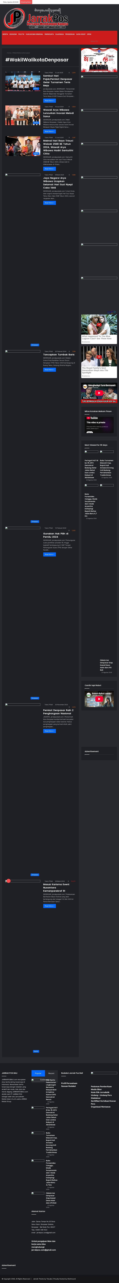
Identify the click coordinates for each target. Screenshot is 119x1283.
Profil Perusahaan (69, 1083)
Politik (21, 34)
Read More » (49, 101)
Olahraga (59, 34)
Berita (5, 34)
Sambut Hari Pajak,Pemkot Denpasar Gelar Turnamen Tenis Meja (57, 80)
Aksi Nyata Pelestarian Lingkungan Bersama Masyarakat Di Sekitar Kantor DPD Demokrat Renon (51, 1090)
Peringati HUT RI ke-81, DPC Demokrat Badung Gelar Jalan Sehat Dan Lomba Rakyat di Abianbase (91, 469)
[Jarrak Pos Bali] (36, 19)
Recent (51, 1073)
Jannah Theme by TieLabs (42, 1279)
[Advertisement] (99, 728)
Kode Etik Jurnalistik (100, 1092)
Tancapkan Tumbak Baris (58, 354)
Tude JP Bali (49, 72)
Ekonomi (13, 34)
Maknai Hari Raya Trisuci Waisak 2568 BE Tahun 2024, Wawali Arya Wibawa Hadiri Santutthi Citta (58, 147)
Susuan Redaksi (68, 1086)
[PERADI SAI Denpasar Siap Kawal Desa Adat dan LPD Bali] (107, 571)
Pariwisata (49, 34)
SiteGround (71, 1279)
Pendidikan (70, 34)
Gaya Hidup (80, 34)
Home (9, 53)
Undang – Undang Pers (101, 1095)
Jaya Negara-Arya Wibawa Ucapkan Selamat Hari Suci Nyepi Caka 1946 (58, 182)
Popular (38, 1073)
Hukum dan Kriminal (34, 34)
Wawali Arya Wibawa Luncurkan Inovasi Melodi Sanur (58, 113)
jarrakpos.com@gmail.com (46, 1233)
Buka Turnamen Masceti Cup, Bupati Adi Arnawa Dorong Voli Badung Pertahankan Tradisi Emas (107, 467)
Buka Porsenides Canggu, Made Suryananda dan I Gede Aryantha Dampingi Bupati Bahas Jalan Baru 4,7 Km (91, 505)
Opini (89, 34)
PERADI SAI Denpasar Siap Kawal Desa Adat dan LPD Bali (106, 665)
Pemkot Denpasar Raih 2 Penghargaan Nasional (58, 712)
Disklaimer (96, 1098)
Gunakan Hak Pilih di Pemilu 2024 (55, 535)
